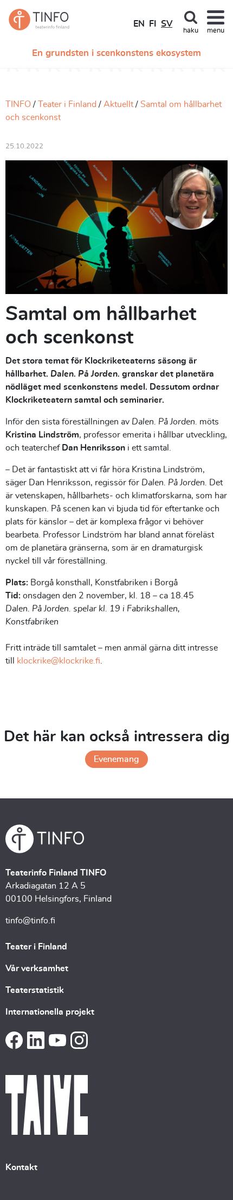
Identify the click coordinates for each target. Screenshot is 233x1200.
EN (139, 24)
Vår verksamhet (36, 968)
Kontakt (21, 1167)
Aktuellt (118, 104)
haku (190, 30)
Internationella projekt (49, 1012)
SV (166, 24)
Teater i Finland (67, 104)
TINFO (18, 104)
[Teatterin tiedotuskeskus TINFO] (39, 19)
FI (153, 24)
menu (215, 30)
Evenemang (116, 759)
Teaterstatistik (34, 990)
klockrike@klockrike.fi (58, 661)
